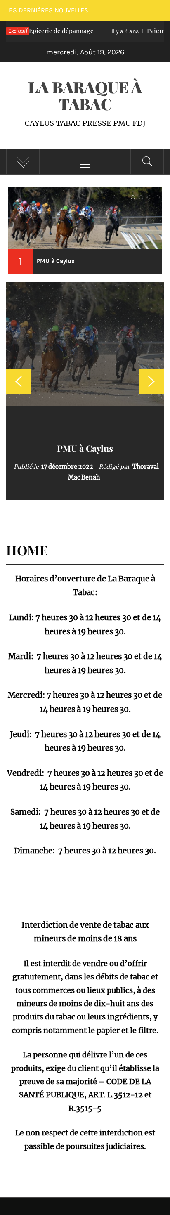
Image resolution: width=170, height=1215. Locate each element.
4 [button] (158, 204)
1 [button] (133, 204)
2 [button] (141, 204)
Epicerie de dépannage (85, 448)
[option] (85, 391)
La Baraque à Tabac (85, 95)
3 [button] (149, 204)
